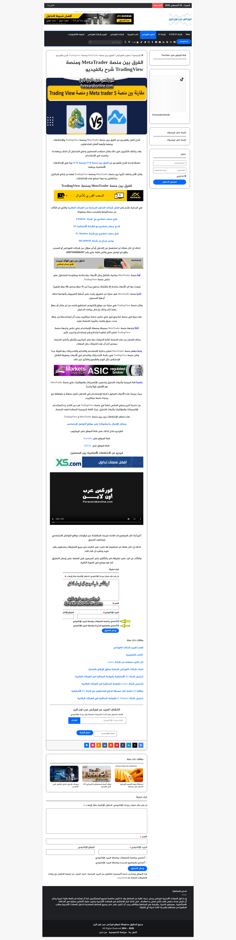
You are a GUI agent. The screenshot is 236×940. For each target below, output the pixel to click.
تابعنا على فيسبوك (176, 140)
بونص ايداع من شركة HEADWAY (96, 241)
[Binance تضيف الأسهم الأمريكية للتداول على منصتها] (129, 774)
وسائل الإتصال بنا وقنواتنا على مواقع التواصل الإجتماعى (96, 424)
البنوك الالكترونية (76, 34)
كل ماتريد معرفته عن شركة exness (125, 662)
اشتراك (74, 720)
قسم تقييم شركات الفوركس (128, 648)
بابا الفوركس (183, 41)
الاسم (143, 837)
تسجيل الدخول (169, 182)
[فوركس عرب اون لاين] (180, 19)
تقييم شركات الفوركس (97, 34)
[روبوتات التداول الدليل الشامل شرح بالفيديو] (64, 774)
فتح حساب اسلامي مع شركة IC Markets (97, 234)
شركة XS (162, 34)
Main (188, 34)
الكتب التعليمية (134, 655)
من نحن (103, 932)
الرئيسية (136, 55)
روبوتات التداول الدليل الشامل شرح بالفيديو (66, 785)
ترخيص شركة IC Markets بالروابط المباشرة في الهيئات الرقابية (110, 698)
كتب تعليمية (132, 34)
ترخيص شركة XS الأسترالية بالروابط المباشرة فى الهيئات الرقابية (109, 677)
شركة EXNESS (175, 34)
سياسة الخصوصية (118, 932)
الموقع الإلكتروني (86, 847)
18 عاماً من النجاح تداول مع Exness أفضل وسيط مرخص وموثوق (93, 12)
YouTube (87, 439)
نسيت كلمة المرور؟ (160, 170)
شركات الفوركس (117, 34)
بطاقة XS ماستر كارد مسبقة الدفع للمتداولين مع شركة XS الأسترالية (107, 691)
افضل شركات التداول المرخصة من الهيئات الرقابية (93, 208)
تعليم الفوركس (148, 34)
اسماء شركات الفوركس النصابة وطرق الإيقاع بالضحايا (115, 669)
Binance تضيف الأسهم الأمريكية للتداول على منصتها (131, 785)
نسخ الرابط (85, 733)
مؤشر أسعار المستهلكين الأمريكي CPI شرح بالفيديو (97, 785)
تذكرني (180, 176)
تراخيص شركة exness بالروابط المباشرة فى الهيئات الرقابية (112, 684)
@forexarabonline (161, 115)
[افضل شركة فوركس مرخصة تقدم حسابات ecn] (98, 375)
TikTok (87, 446)
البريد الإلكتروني (138, 847)
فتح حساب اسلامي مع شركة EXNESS (96, 219)
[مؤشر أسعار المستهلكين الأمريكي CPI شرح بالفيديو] (96, 774)
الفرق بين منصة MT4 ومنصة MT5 (91, 163)
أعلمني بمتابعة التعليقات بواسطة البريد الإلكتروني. (120, 858)
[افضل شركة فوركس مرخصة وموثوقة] (98, 201)
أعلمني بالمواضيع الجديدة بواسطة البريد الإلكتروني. (120, 863)
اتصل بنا (50, 5)
